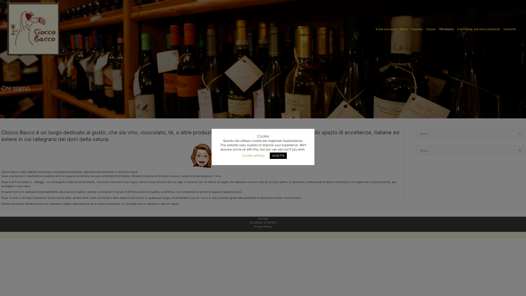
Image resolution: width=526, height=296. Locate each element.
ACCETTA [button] (278, 155)
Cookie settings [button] (253, 155)
